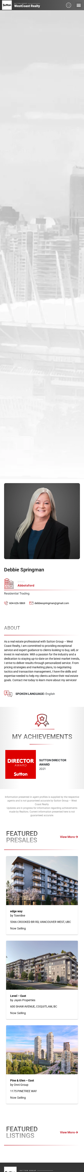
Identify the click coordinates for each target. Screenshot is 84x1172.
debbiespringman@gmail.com (51, 603)
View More (67, 836)
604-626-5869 (17, 603)
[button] (78, 5)
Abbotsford (26, 585)
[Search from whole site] (68, 5)
